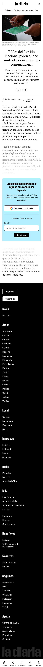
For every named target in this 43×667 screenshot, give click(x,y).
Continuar (21, 235)
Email (7, 223)
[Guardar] (18, 90)
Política (8, 10)
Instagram (7, 599)
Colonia (6, 417)
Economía (7, 356)
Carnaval (6, 335)
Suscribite (10, 299)
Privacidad (7, 635)
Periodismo (7, 473)
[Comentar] (24, 90)
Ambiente (7, 331)
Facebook (7, 603)
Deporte (6, 352)
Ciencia (5, 339)
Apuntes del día (9, 501)
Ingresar (10, 291)
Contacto (6, 639)
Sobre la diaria (9, 562)
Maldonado (7, 421)
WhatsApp (7, 594)
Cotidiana (7, 343)
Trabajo (6, 397)
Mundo (5, 380)
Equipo (5, 566)
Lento (5, 453)
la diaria (6, 445)
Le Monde (7, 449)
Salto (4, 429)
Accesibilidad (8, 631)
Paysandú (7, 425)
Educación (7, 360)
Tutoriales (7, 627)
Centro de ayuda (10, 622)
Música (5, 477)
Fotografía (7, 516)
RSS (4, 586)
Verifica (6, 401)
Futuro (5, 368)
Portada (6, 315)
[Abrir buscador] (39, 4)
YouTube (6, 590)
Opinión (6, 384)
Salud (5, 393)
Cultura (5, 347)
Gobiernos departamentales (26, 10)
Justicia (6, 372)
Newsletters (8, 582)
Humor (5, 520)
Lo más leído (8, 497)
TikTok (5, 607)
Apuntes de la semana (13, 505)
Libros (5, 376)
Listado (5, 540)
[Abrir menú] (4, 4)
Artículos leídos (9, 481)
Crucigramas (8, 524)
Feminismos (8, 364)
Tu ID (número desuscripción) (10, 545)
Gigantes (6, 457)
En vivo (5, 509)
